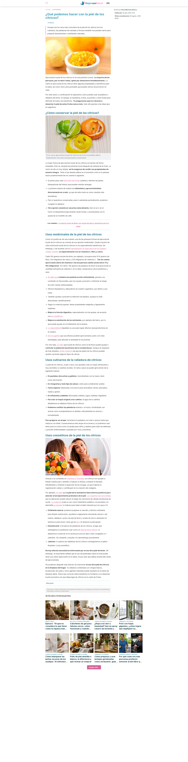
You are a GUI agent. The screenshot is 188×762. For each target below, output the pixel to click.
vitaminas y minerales (75, 479)
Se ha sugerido (54, 336)
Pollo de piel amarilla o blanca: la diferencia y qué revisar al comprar (81, 659)
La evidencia (56, 502)
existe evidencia (66, 351)
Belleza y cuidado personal (80, 621)
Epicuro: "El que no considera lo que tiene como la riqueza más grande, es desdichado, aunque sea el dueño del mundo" (57, 626)
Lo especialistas (54, 328)
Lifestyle (48, 9)
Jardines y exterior (126, 621)
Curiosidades (56, 9)
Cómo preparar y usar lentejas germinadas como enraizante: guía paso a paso (105, 659)
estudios (59, 505)
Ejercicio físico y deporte (128, 654)
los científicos (56, 316)
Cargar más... (94, 667)
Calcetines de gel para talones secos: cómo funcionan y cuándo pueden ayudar (80, 626)
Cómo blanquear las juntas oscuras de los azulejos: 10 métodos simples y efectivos (55, 659)
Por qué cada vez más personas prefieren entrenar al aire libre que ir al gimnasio (130, 659)
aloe (78, 522)
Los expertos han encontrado (99, 496)
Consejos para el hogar (103, 621)
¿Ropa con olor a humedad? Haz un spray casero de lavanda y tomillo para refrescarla (105, 626)
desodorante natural (89, 530)
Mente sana (49, 621)
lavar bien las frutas (72, 181)
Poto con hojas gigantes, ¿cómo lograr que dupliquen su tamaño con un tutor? (130, 626)
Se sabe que (53, 277)
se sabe (60, 345)
